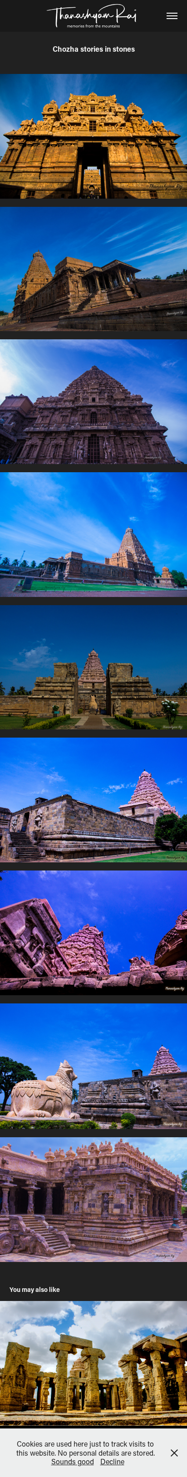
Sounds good (72, 1461)
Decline (112, 1461)
